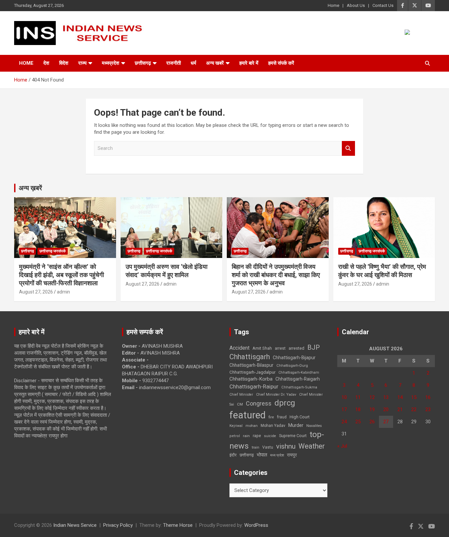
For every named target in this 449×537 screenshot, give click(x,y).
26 (372, 422)
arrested (296, 348)
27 (386, 422)
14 (400, 397)
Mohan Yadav (273, 425)
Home (333, 5)
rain (246, 435)
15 (413, 397)
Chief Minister (241, 394)
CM (240, 404)
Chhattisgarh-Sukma (299, 387)
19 (372, 409)
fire (271, 417)
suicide (270, 436)
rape (257, 435)
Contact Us (382, 5)
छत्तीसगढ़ (143, 63)
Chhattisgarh (249, 357)
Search (348, 148)
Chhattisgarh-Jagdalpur (252, 372)
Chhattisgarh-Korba (250, 379)
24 (344, 422)
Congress (259, 403)
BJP (313, 347)
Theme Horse (178, 525)
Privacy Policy (118, 525)
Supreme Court (293, 435)
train (255, 447)
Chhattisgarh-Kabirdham (298, 372)
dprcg (284, 403)
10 (344, 397)
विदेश (63, 63)
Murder (295, 425)
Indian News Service (75, 525)
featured (247, 415)
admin (63, 291)
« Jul (342, 446)
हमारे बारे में (248, 63)
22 (413, 409)
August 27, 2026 (36, 291)
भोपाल (262, 455)
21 (400, 409)
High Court (300, 416)
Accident (239, 348)
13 (386, 397)
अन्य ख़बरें (30, 188)
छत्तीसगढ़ (247, 455)
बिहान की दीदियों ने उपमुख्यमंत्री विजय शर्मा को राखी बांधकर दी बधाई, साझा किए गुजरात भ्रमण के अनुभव (276, 275)
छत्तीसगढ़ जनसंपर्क (52, 251)
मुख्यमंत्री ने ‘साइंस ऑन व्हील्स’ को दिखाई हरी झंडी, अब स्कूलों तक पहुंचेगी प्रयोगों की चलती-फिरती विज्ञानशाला (61, 275)
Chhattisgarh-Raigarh (297, 379)
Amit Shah (262, 348)
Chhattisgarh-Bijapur (294, 357)
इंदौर (233, 455)
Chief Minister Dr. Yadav (276, 394)
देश (46, 63)
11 (358, 397)
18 (358, 409)
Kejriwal (236, 426)
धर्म (193, 63)
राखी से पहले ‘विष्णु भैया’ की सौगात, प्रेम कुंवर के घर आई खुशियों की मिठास (382, 271)
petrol (234, 436)
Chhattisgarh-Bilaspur (251, 365)
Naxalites (314, 425)
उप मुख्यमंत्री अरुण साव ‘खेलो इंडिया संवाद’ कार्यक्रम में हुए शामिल (166, 271)
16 (428, 397)
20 (386, 409)
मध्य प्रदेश (277, 455)
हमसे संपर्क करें (281, 63)
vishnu (285, 446)
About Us (356, 5)
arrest (280, 348)
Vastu (267, 447)
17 (344, 409)
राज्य (82, 63)
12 (372, 397)
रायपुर (292, 454)
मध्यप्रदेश (110, 63)
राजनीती (173, 63)
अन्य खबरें (215, 63)
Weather (311, 446)
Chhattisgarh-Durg (292, 365)
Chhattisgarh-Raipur (253, 386)
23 (428, 409)
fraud (282, 417)
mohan (252, 426)
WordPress (256, 525)
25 (358, 422)
